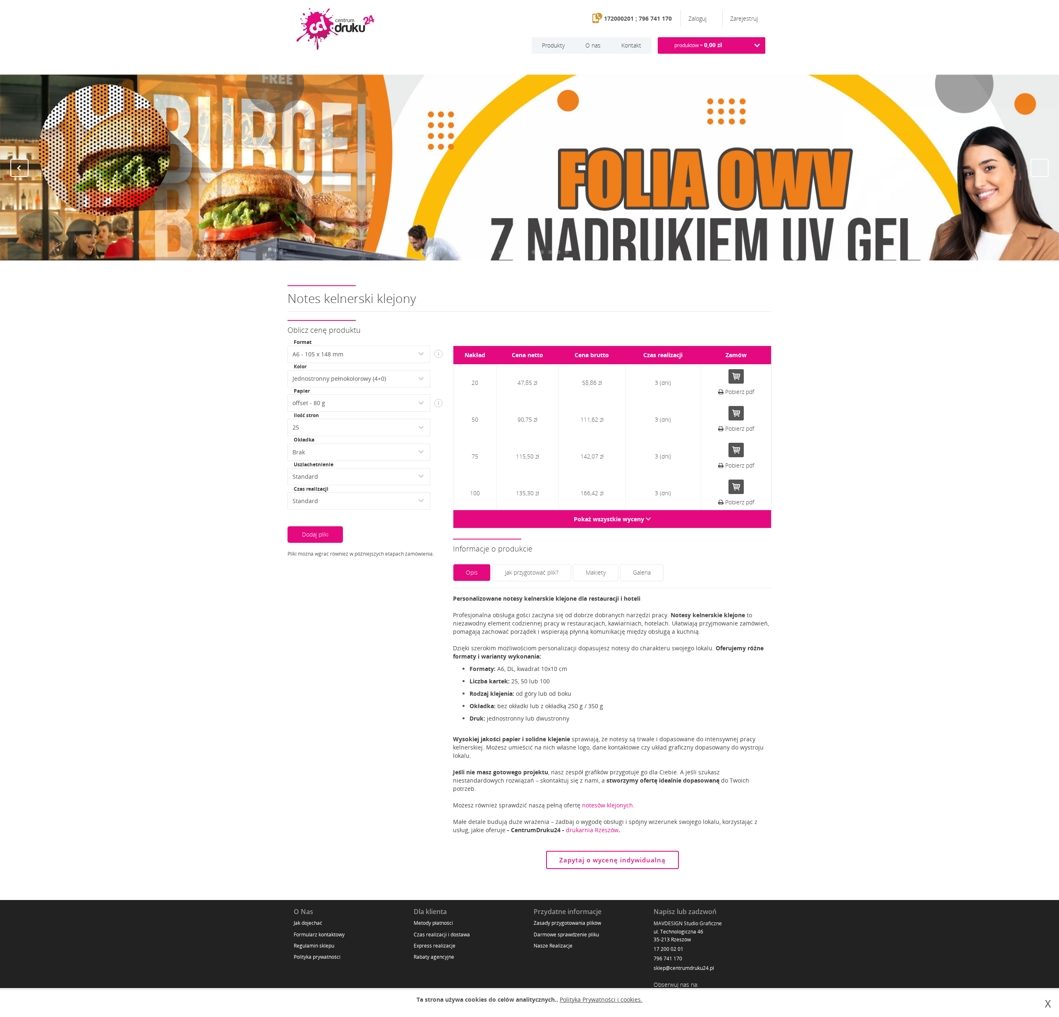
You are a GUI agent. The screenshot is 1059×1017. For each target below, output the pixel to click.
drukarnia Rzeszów (592, 830)
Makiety (596, 572)
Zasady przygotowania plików (567, 922)
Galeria (642, 572)
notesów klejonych (607, 805)
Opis (472, 572)
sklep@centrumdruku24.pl (684, 968)
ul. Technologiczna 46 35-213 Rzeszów (678, 935)
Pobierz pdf (739, 392)
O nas (593, 45)
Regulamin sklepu (314, 945)
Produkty (553, 45)
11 (567, 252)
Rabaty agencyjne (434, 956)
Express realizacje (434, 945)
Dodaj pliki (315, 534)
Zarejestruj (744, 18)
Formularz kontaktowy (319, 934)
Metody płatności (433, 922)
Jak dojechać (308, 922)
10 (558, 252)
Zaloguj (698, 18)
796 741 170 (668, 958)
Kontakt (631, 45)
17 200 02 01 (668, 949)
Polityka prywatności (317, 956)
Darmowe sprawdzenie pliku (566, 934)
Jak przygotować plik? (531, 572)
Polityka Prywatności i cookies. (601, 999)
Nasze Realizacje (553, 945)
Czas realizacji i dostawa (442, 934)
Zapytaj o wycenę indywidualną (612, 860)
